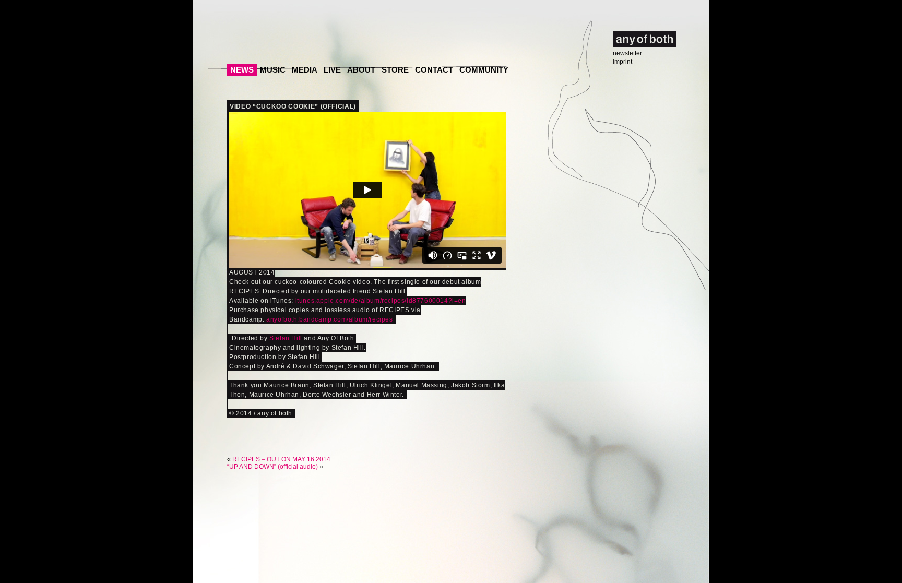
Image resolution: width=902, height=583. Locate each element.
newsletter (627, 53)
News (242, 69)
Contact (434, 69)
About (361, 69)
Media (304, 69)
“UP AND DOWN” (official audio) (272, 466)
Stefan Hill (285, 338)
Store (395, 69)
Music (273, 69)
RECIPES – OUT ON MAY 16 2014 (281, 459)
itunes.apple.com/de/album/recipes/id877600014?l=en (380, 300)
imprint (622, 61)
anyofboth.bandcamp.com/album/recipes (329, 319)
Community (483, 69)
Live (332, 69)
